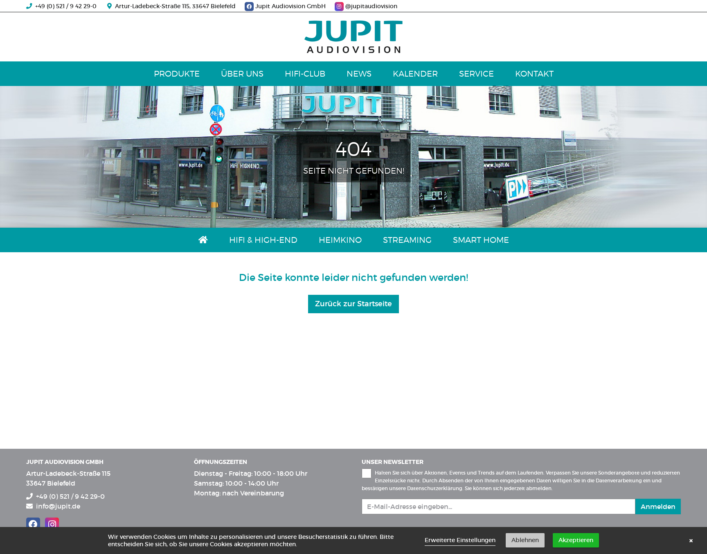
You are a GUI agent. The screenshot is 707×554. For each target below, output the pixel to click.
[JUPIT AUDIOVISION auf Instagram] (52, 524)
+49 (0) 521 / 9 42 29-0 (64, 6)
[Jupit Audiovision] (353, 36)
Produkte (177, 74)
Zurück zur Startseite (353, 303)
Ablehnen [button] (525, 540)
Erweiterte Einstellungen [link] (460, 540)
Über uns (242, 74)
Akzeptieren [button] (575, 540)
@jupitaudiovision (370, 6)
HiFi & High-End (263, 240)
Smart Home (481, 240)
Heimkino (340, 240)
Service (476, 74)
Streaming (407, 240)
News (359, 74)
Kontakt (534, 74)
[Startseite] (203, 240)
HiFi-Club (305, 74)
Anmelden (658, 506)
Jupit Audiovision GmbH (290, 6)
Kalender (415, 74)
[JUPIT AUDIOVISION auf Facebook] (33, 524)
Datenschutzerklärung (434, 488)
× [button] (691, 540)
